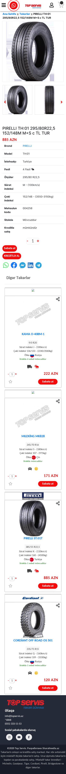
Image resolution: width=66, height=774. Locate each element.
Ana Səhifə (9, 13)
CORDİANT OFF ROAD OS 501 (33, 640)
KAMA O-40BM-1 (33, 334)
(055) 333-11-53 (13, 724)
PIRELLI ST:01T (33, 538)
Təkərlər (24, 13)
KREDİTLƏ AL (12, 256)
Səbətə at (9, 248)
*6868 (8, 720)
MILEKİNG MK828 (33, 436)
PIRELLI (27, 145)
